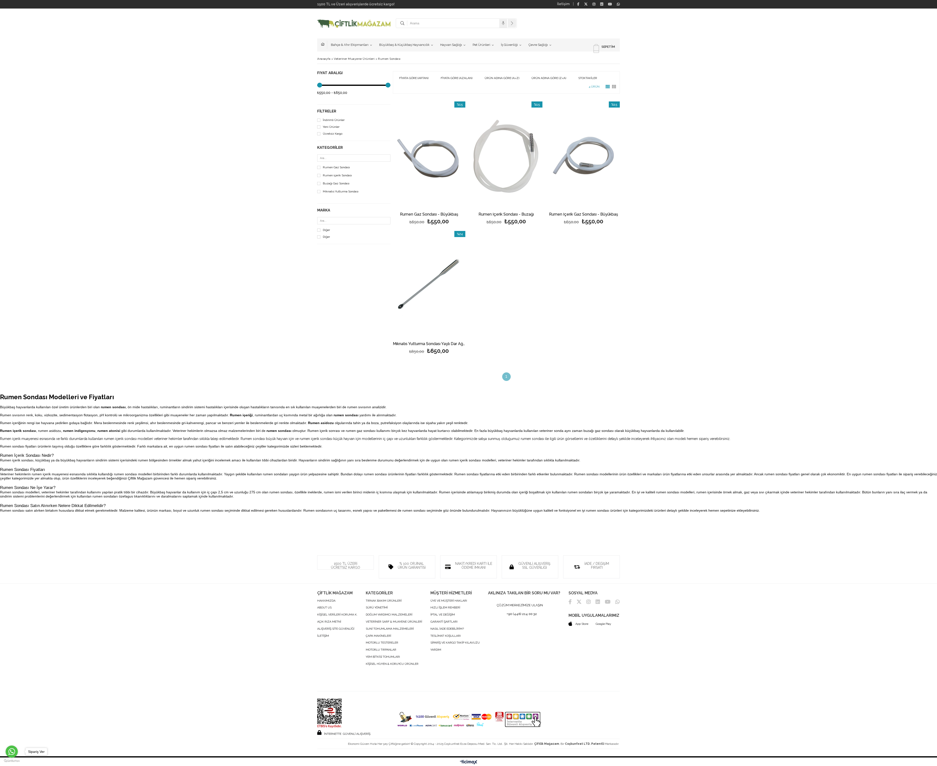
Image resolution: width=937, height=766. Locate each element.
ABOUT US (324, 607)
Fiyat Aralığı (330, 73)
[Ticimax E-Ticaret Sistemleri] (468, 762)
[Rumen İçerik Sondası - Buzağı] (506, 155)
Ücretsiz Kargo (332, 133)
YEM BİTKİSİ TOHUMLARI (383, 656)
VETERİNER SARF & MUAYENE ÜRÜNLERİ (394, 621)
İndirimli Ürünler (334, 120)
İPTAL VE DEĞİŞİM (442, 614)
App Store (581, 624)
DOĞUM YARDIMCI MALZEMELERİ (389, 614)
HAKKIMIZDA (326, 600)
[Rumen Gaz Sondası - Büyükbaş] (429, 155)
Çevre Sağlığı (538, 45)
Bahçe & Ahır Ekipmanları (349, 45)
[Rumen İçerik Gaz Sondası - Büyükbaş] (583, 155)
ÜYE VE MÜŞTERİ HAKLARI (448, 600)
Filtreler (326, 111)
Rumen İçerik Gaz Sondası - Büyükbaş (583, 214)
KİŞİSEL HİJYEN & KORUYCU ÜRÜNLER (392, 664)
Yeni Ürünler (331, 127)
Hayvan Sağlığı (451, 45)
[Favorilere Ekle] (429, 163)
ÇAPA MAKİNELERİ (378, 635)
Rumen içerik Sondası (337, 175)
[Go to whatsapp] (12, 752)
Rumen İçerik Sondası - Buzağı (506, 214)
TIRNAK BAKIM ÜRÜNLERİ (384, 600)
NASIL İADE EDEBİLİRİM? (447, 628)
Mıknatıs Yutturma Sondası (340, 191)
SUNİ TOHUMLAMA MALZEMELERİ (390, 628)
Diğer (326, 230)
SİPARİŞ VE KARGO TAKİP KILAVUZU (455, 642)
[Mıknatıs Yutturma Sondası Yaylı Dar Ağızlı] (429, 285)
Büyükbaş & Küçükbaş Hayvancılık (404, 45)
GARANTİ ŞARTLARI (444, 621)
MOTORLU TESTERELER (382, 642)
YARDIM (435, 649)
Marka (323, 210)
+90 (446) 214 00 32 (522, 614)
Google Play (603, 624)
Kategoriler (330, 147)
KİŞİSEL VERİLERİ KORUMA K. (337, 614)
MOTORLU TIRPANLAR (381, 649)
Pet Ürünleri (481, 45)
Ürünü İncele (446, 163)
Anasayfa (324, 45)
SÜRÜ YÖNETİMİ (377, 607)
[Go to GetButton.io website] (12, 761)
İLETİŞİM (323, 635)
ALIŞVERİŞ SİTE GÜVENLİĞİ (335, 628)
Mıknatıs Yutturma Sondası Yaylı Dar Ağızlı (429, 344)
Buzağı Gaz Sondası (336, 183)
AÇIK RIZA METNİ (329, 621)
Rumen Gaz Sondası (336, 167)
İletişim (563, 4)
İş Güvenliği (509, 45)
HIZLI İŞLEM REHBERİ (445, 607)
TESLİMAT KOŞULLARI (445, 635)
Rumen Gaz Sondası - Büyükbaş (429, 214)
